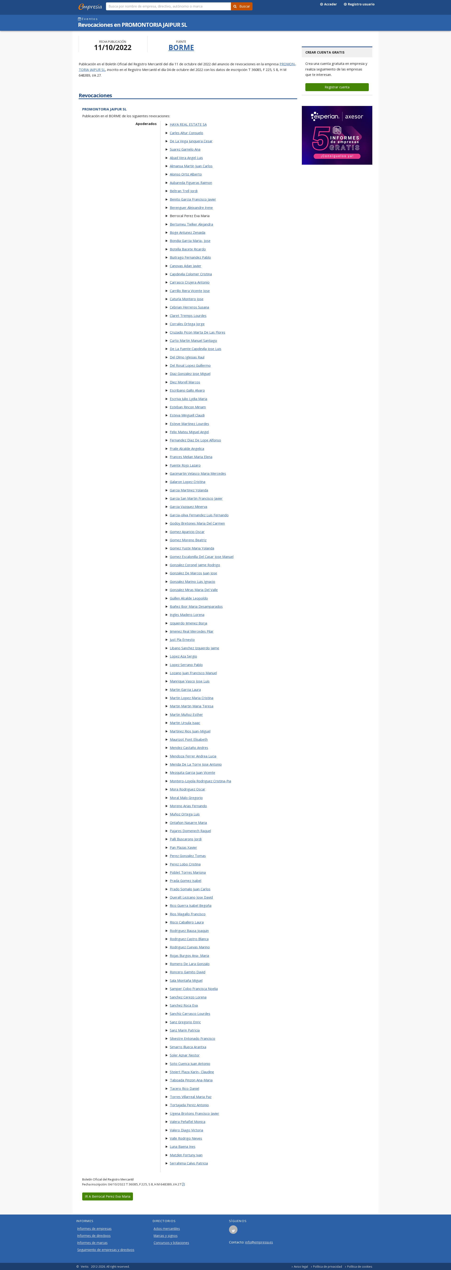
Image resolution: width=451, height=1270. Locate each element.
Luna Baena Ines (182, 1146)
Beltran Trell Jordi (184, 190)
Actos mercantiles (167, 1229)
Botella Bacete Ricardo (188, 249)
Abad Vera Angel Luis (186, 157)
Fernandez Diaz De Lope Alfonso (195, 440)
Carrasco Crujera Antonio (190, 282)
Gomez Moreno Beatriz (188, 540)
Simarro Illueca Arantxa (188, 1046)
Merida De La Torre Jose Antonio (196, 764)
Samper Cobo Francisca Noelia (194, 988)
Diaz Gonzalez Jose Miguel (190, 373)
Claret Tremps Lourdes (188, 315)
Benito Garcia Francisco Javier (193, 199)
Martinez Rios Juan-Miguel (190, 731)
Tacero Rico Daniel (184, 1088)
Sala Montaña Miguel (186, 980)
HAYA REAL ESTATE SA (188, 124)
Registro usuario (360, 4)
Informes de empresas (94, 1229)
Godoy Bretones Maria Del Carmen (197, 523)
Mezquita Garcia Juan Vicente (192, 772)
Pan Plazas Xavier (183, 847)
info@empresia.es (259, 1242)
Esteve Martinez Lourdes (189, 423)
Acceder (330, 4)
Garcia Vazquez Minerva (188, 506)
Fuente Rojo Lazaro (185, 465)
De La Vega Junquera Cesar (191, 141)
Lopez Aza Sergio (183, 656)
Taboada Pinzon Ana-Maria (191, 1080)
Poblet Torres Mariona (188, 872)
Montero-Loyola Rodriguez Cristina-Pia (200, 781)
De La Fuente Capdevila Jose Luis (195, 348)
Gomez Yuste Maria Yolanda (192, 548)
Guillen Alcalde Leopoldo (189, 598)
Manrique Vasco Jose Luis (190, 681)
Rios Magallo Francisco (188, 914)
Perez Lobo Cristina (185, 864)
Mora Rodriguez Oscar (187, 789)
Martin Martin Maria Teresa (191, 706)
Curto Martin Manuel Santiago (193, 340)
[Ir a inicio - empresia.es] (91, 6)
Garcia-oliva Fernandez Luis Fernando (199, 515)
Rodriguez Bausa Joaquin (189, 930)
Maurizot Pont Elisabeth (189, 739)
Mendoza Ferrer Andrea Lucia (193, 756)
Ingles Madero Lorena (187, 614)
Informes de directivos (94, 1236)
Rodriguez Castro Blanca (189, 938)
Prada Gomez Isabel (185, 880)
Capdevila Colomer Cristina (191, 274)
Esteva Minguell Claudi (187, 415)
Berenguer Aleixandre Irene (191, 207)
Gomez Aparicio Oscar (187, 531)
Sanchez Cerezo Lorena (188, 997)
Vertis (85, 1266)
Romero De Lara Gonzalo (190, 963)
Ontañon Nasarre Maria (188, 822)
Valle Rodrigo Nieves (186, 1138)
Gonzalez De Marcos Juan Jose (193, 573)
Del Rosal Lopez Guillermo (190, 365)
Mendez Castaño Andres (189, 747)
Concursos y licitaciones (171, 1243)
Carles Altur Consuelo (186, 132)
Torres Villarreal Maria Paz (190, 1096)
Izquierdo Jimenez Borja (188, 623)
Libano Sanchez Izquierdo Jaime (194, 648)
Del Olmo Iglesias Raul (187, 357)
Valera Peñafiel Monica (187, 1121)
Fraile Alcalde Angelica (187, 448)
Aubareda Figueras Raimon (191, 182)
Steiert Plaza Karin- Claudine (192, 1071)
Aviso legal (301, 1266)
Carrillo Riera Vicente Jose (190, 290)
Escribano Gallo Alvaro (187, 390)
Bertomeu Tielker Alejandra (191, 224)
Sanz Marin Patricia (185, 1030)
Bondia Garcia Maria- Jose (190, 240)
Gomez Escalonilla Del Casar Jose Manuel (201, 556)
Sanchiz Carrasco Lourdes (190, 1013)
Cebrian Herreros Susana (189, 307)
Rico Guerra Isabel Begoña (190, 905)
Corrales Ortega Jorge (187, 323)
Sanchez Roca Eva (184, 1005)
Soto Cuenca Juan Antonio (190, 1063)
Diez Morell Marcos (185, 382)
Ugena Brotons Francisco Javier (194, 1113)
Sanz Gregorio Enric (185, 1022)
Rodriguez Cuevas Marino (190, 947)
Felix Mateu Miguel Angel (189, 431)
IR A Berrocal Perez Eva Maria (107, 1196)
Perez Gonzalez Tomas (188, 855)
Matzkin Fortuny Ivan (186, 1155)
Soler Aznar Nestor (185, 1055)
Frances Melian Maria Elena (191, 456)
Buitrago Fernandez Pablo (190, 257)
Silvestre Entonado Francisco (192, 1038)
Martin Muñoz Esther (186, 714)
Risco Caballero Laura (187, 922)
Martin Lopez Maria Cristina (191, 697)
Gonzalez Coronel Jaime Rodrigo (195, 564)
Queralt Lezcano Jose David (191, 897)
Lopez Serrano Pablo (186, 664)
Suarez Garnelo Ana (185, 149)
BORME (181, 47)
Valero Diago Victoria (186, 1130)
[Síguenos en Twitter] (233, 1231)
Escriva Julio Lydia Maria (188, 398)
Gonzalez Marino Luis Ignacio (192, 581)
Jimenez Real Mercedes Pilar (192, 631)
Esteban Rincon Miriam (188, 407)
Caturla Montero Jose (186, 298)
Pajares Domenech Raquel (190, 830)
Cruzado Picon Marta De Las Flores (197, 332)
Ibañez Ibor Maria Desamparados (196, 606)
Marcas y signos (166, 1236)
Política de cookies (359, 1266)
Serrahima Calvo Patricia (189, 1163)
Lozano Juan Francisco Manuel (193, 672)
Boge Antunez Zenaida (187, 232)
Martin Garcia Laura (185, 689)
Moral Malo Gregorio (186, 797)
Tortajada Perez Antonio (189, 1104)
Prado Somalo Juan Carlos (190, 889)
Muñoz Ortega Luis (185, 814)
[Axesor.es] (337, 135)
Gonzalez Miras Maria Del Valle (194, 589)
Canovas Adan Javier (185, 265)
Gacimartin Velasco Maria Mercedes (198, 473)
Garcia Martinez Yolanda (189, 490)
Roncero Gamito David (187, 972)
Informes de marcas (92, 1243)
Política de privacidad (327, 1266)
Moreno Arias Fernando (188, 805)
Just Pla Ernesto (182, 639)
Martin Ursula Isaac (185, 722)
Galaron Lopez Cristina (187, 481)
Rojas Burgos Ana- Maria (189, 955)
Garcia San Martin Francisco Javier (196, 498)
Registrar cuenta (337, 87)
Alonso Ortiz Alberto (186, 174)
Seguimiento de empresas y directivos (105, 1250)
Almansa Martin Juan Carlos (191, 166)
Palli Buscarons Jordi (186, 839)
